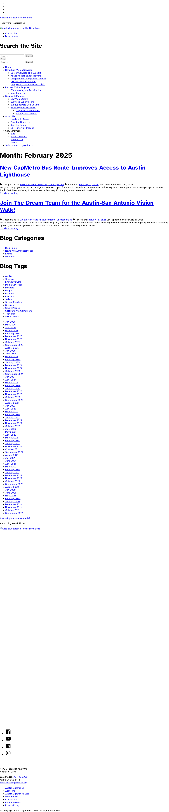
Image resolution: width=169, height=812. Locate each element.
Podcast (9, 293)
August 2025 (12, 347)
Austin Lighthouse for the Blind (16, 17)
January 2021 (12, 472)
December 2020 (13, 475)
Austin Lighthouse (14, 787)
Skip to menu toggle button (19, 145)
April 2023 (10, 408)
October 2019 (12, 510)
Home (8, 67)
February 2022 (12, 440)
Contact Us (11, 33)
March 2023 (11, 411)
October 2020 (12, 481)
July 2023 (10, 405)
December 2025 (13, 336)
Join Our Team (18, 125)
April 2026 (10, 327)
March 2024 (11, 382)
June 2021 (10, 460)
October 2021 (12, 449)
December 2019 (13, 504)
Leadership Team (20, 119)
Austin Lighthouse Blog (17, 793)
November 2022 (13, 423)
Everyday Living (13, 281)
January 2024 (12, 388)
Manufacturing (18, 93)
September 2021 (14, 452)
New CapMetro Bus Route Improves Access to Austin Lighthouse (72, 171)
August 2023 (12, 402)
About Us (10, 116)
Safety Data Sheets (26, 113)
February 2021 (12, 469)
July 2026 (10, 321)
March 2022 (11, 437)
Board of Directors (20, 122)
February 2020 (12, 498)
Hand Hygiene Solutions (23, 107)
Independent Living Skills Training (28, 78)
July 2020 (10, 489)
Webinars (10, 256)
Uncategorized (56, 184)
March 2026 (11, 330)
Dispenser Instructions (28, 110)
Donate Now (11, 36)
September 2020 (14, 484)
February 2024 (12, 385)
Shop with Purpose (15, 96)
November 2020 (13, 478)
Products (10, 296)
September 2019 (14, 513)
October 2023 (12, 397)
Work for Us (11, 796)
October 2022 (12, 426)
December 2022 (13, 420)
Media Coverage (13, 284)
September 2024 (14, 373)
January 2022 (12, 443)
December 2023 (13, 391)
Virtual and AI (12, 316)
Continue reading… (10, 193)
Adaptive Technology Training (26, 75)
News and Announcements (33, 184)
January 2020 (12, 501)
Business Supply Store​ (22, 101)
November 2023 (13, 394)
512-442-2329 (19, 776)
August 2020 (12, 486)
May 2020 (10, 495)
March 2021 (11, 466)
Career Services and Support (26, 72)
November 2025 (13, 339)
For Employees (13, 802)
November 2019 (13, 507)
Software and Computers (18, 310)
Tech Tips (10, 313)
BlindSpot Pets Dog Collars (25, 104)
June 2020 (11, 492)
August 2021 (11, 455)
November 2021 (13, 446)
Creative (9, 279)
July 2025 (10, 350)
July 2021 (10, 458)
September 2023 (14, 400)
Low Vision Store (19, 98)
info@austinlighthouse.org (13, 782)
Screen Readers (13, 302)
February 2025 (12, 359)
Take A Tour (17, 139)
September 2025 (14, 345)
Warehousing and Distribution (26, 90)
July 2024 (10, 376)
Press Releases (19, 136)
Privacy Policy (12, 805)
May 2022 (10, 431)
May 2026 (10, 324)
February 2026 (12, 333)
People (8, 290)
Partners (9, 287)
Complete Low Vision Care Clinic (28, 84)
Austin (8, 276)
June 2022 (10, 429)
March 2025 (11, 356)
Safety (8, 299)
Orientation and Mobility (23, 81)
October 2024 (12, 371)
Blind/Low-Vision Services (18, 69)
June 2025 (11, 353)
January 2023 (12, 417)
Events (14, 142)
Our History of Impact (22, 127)
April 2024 (10, 379)
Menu (3, 59)
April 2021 (10, 463)
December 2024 (13, 365)
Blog (13, 133)
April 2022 (10, 434)
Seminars (10, 305)
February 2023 (12, 414)
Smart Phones (12, 307)
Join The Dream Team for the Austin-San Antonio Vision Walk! (77, 206)
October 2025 (12, 342)
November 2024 (13, 368)
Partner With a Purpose (17, 87)
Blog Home (11, 247)
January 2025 (12, 362)
